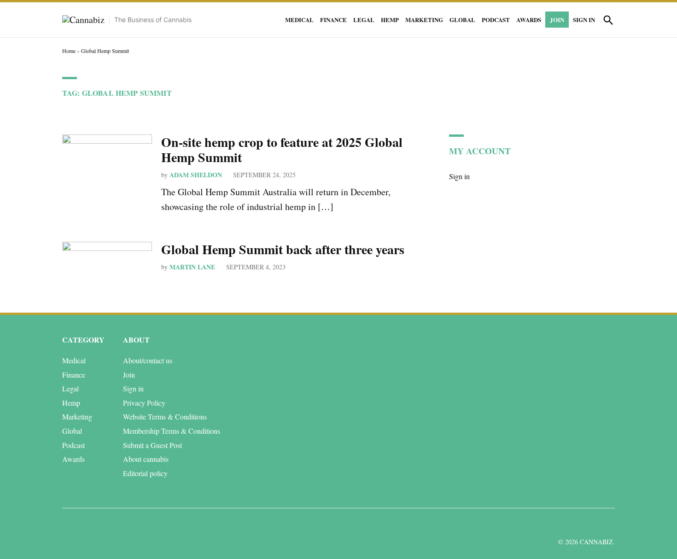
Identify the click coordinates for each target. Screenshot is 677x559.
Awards (528, 19)
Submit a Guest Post (152, 445)
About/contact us (147, 360)
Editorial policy (145, 473)
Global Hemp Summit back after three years (282, 249)
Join (557, 19)
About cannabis (146, 459)
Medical (299, 19)
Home (69, 50)
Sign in (584, 19)
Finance (333, 19)
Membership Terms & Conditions (171, 431)
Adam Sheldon (195, 175)
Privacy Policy (144, 403)
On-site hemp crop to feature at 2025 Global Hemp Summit (282, 150)
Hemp (390, 19)
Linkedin (554, 524)
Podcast (496, 19)
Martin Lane (192, 267)
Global (462, 19)
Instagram (574, 524)
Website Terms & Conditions (165, 416)
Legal (363, 19)
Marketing (424, 19)
